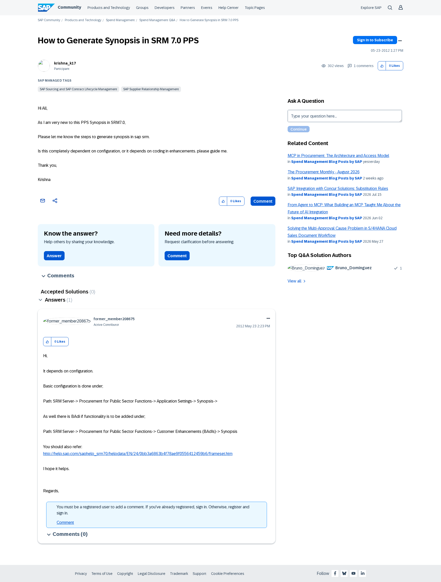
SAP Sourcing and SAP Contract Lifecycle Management (78, 89)
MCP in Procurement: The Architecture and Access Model (338, 155)
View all (294, 281)
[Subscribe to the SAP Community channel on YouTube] (353, 573)
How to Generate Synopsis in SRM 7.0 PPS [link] (209, 20)
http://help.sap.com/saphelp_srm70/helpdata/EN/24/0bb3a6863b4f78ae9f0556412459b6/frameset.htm (137, 453)
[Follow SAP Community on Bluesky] (344, 573)
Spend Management (120, 20)
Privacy (81, 574)
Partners (188, 8)
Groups (142, 8)
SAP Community (49, 20)
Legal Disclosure (151, 574)
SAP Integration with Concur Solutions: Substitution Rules (338, 188)
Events (206, 8)
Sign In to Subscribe (375, 40)
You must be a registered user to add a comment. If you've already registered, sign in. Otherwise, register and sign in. (153, 510)
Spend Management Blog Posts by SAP (326, 162)
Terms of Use (102, 574)
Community (69, 7)
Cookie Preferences (227, 574)
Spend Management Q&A (157, 20)
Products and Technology (109, 8)
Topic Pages (255, 8)
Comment (263, 201)
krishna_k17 (65, 63)
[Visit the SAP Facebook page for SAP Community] (335, 573)
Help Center (228, 8)
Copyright (125, 574)
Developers (165, 8)
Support (199, 574)
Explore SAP (371, 8)
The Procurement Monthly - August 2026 (324, 172)
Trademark (179, 574)
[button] (382, 65)
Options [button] (400, 41)
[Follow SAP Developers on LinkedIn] (363, 573)
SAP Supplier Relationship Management (151, 89)
